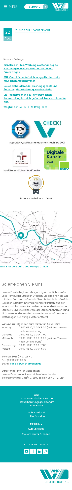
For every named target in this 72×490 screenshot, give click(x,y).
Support (34, 7)
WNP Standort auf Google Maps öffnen (24, 266)
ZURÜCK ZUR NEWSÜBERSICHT (32, 30)
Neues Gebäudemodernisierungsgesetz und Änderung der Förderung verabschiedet (30, 87)
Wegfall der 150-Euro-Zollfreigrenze (25, 107)
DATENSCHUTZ (36, 429)
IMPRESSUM (36, 424)
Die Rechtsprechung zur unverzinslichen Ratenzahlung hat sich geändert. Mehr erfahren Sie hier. (35, 98)
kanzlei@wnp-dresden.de (25, 363)
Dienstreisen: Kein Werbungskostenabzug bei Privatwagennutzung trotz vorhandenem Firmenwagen (31, 68)
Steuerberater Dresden (36, 434)
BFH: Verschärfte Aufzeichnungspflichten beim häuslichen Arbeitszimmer (32, 79)
